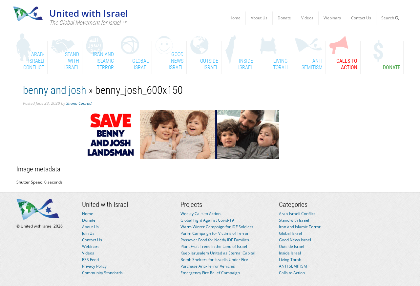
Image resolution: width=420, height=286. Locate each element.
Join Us (88, 233)
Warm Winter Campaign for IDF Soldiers (216, 227)
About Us (259, 18)
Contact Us (361, 18)
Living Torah (290, 259)
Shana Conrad (79, 103)
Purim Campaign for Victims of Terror (214, 233)
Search (388, 18)
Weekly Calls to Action (200, 213)
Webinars (332, 18)
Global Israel (290, 233)
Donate (284, 18)
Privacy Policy (94, 266)
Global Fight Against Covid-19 (207, 220)
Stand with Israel (294, 220)
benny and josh (54, 90)
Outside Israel (291, 246)
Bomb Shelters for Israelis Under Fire (214, 259)
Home (235, 18)
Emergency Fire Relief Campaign (210, 272)
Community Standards (102, 272)
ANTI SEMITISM (293, 266)
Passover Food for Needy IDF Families (214, 240)
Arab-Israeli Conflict (297, 213)
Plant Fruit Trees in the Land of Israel (213, 246)
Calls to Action (292, 272)
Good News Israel (295, 240)
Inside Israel (290, 253)
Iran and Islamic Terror (300, 227)
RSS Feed (90, 259)
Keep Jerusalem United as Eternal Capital (217, 253)
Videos (307, 18)
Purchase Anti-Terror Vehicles (207, 266)
